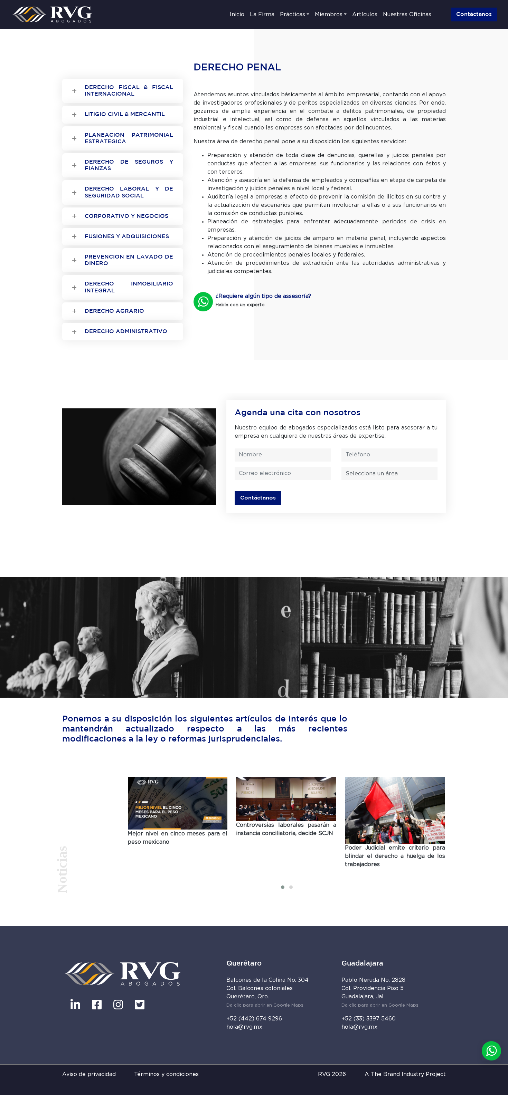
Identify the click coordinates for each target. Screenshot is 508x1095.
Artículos (364, 14)
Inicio (237, 14)
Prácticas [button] (292, 14)
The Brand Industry (397, 1074)
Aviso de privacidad (89, 1074)
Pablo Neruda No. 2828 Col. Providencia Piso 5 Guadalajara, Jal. (379, 992)
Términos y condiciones (166, 1074)
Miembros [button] (328, 14)
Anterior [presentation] (272, 878)
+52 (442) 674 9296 (254, 1018)
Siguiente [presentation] (300, 878)
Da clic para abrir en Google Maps (264, 1005)
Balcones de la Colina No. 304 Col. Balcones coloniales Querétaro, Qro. (267, 992)
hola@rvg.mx (244, 1027)
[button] (283, 887)
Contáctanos (474, 14)
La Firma (262, 14)
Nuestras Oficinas (407, 14)
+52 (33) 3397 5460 (368, 1018)
